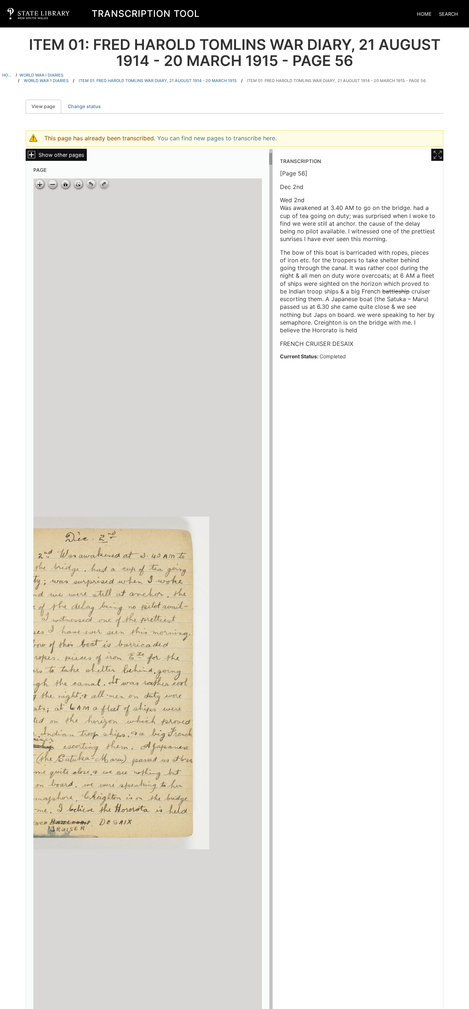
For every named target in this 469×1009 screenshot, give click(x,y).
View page (46, 106)
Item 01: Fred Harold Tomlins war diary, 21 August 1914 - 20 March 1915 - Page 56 (336, 80)
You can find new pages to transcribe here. (217, 138)
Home (424, 14)
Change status (84, 106)
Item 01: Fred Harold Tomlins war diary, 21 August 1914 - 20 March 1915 (158, 80)
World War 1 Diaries (46, 80)
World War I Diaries (41, 75)
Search (448, 14)
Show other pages (61, 155)
